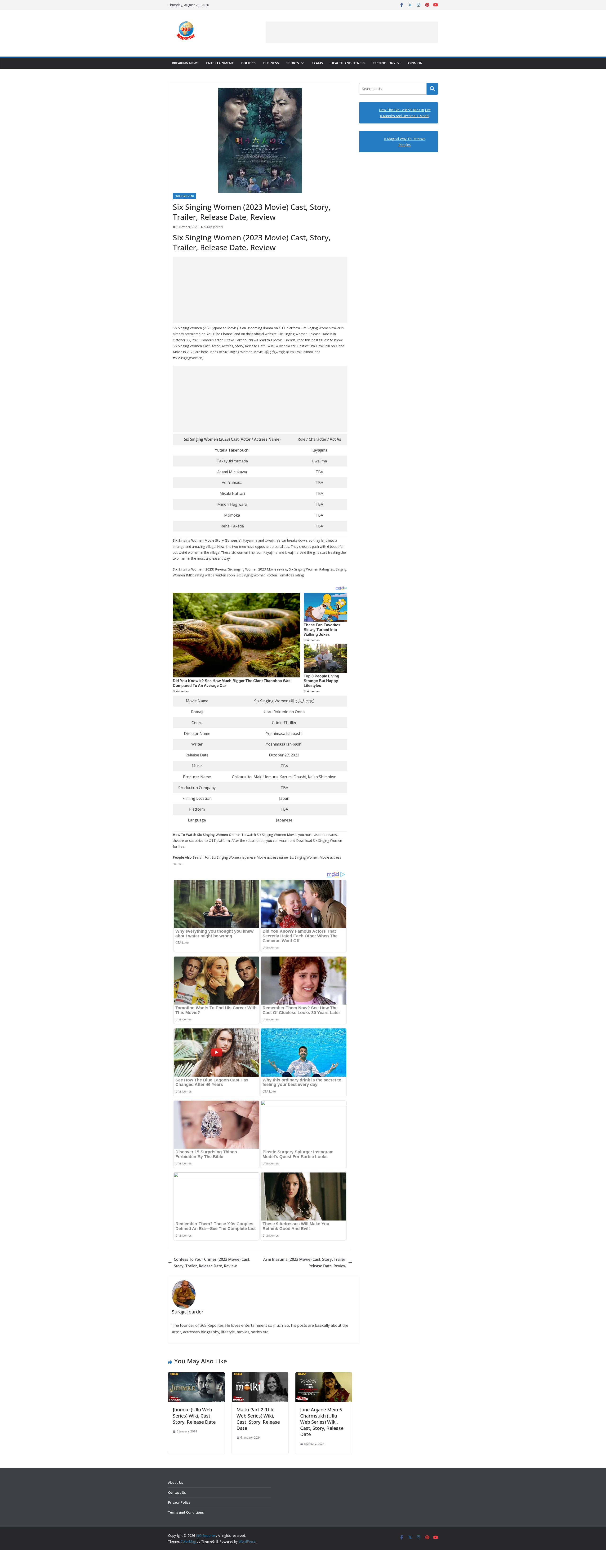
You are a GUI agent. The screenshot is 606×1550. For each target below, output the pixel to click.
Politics (248, 63)
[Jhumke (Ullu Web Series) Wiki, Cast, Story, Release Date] (196, 1375)
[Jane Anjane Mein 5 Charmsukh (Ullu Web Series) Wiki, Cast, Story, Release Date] (323, 1375)
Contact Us (177, 1492)
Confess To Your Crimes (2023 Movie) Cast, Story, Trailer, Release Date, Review (212, 1263)
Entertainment (220, 63)
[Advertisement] (352, 32)
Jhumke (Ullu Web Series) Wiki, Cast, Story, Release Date (194, 1415)
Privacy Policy (179, 1502)
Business (271, 63)
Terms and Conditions (186, 1512)
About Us (175, 1482)
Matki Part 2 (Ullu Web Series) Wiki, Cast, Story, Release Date (258, 1418)
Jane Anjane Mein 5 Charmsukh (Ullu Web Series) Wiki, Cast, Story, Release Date (321, 1421)
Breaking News (185, 63)
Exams (317, 63)
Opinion (415, 63)
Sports (292, 63)
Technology (384, 63)
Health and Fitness (347, 63)
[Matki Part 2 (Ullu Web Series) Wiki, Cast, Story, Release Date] (260, 1375)
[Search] (432, 88)
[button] (301, 63)
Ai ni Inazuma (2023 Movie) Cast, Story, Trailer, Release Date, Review (304, 1263)
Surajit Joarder (213, 227)
